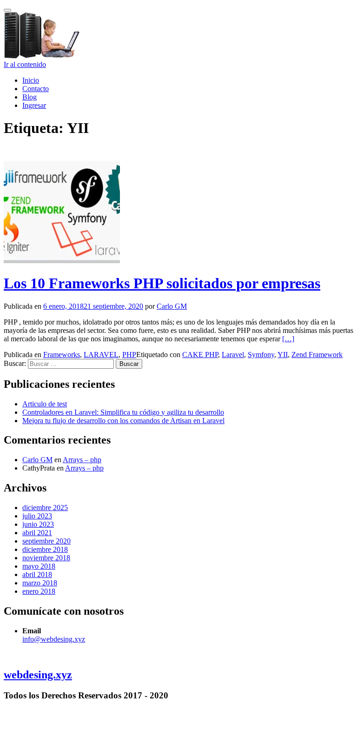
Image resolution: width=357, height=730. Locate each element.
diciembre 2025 (45, 507)
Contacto (35, 89)
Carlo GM (172, 306)
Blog (29, 97)
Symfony (261, 354)
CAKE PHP (200, 354)
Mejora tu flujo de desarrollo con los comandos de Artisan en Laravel (123, 421)
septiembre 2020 (46, 541)
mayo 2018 (38, 566)
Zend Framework (317, 354)
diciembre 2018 (45, 549)
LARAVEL (101, 354)
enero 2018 (38, 591)
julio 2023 (37, 516)
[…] (288, 339)
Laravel (233, 354)
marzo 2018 (39, 583)
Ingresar (34, 105)
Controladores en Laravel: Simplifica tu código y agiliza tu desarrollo (123, 412)
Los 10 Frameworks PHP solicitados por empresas (162, 283)
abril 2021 (37, 533)
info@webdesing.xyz (53, 639)
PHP (129, 354)
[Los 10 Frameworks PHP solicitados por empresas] (62, 261)
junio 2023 (38, 524)
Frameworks (61, 354)
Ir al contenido (25, 64)
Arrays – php (82, 460)
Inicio (30, 80)
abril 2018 (37, 574)
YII (283, 354)
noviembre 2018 (46, 558)
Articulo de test (44, 404)
